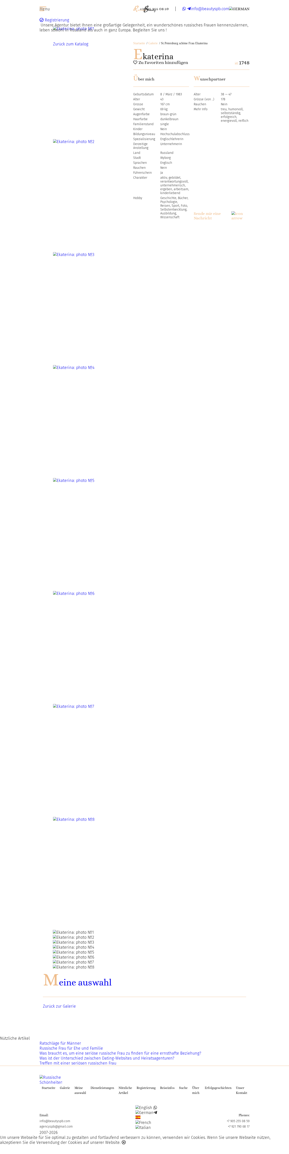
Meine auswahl (77, 982)
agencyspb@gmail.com (56, 1126)
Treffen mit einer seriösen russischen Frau (78, 1063)
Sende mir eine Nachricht (207, 215)
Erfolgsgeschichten (218, 1088)
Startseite (139, 43)
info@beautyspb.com (210, 8)
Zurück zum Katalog (70, 44)
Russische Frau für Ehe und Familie (71, 1048)
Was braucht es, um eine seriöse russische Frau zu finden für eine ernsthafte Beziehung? (120, 1053)
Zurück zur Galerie (59, 1006)
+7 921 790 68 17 (238, 1126)
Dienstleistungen (102, 1088)
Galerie (153, 43)
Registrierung (56, 20)
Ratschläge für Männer (60, 1043)
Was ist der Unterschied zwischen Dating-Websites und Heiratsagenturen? (107, 1058)
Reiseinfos (167, 1088)
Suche (183, 1088)
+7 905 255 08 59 (154, 9)
